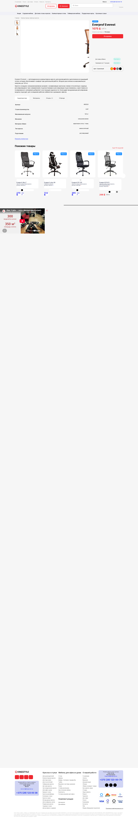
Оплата (85, 778)
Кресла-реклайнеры (48, 794)
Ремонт (85, 794)
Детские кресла (47, 786)
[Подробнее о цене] (108, 28)
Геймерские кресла (48, 784)
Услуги (84, 800)
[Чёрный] (120, 68)
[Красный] (114, 68)
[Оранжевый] (111, 68)
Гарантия (85, 796)
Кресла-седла (47, 798)
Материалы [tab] (36, 98)
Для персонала (47, 780)
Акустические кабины (64, 790)
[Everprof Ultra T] (27, 190)
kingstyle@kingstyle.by (111, 776)
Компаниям (86, 802)
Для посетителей (47, 782)
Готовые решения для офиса (66, 794)
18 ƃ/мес (107, 32)
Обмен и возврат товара (89, 786)
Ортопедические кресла (49, 788)
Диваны (60, 778)
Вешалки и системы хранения (66, 784)
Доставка (85, 798)
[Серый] (117, 68)
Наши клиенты (86, 792)
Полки (60, 786)
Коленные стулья (47, 796)
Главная (17, 18)
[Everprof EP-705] (82, 190)
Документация (87, 782)
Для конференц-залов (49, 802)
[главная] (22, 6)
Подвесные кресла (48, 804)
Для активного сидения (49, 808)
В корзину (108, 36)
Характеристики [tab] (22, 98)
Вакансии (85, 780)
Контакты (85, 804)
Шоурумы (51, 6)
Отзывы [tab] (49, 98)
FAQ (84, 806)
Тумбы (60, 782)
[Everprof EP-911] (112, 192)
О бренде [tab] (62, 98)
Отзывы (85, 790)
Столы (60, 776)
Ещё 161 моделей (117, 148)
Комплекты (61, 792)
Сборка (85, 784)
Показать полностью (21, 139)
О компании (86, 776)
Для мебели (61, 804)
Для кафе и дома (47, 790)
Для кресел (61, 802)
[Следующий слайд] (123, 175)
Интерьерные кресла (49, 800)
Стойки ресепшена (63, 788)
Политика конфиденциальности (114, 808)
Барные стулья (47, 792)
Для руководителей (48, 776)
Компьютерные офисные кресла (30, 18)
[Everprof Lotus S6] (55, 190)
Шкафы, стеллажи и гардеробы (67, 780)
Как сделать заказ (88, 788)
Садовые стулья (47, 806)
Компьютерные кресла (49, 778)
